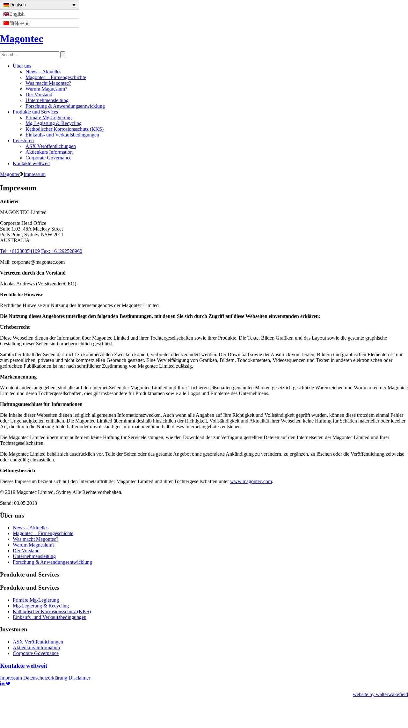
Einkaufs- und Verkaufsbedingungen (62, 134)
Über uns (22, 66)
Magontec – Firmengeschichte (56, 77)
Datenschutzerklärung (45, 677)
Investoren (23, 140)
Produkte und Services (35, 111)
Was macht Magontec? (48, 83)
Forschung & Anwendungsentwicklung (65, 106)
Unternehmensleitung (47, 100)
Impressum (11, 677)
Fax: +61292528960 (61, 251)
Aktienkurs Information (49, 152)
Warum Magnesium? (46, 89)
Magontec (21, 38)
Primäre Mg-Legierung (49, 117)
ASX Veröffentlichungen (51, 146)
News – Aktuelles (43, 71)
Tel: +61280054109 (20, 251)
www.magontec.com (251, 481)
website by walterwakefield (380, 694)
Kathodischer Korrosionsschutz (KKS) (65, 129)
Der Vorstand (39, 94)
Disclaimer (79, 677)
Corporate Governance (48, 157)
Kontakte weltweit (31, 163)
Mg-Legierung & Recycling (54, 123)
